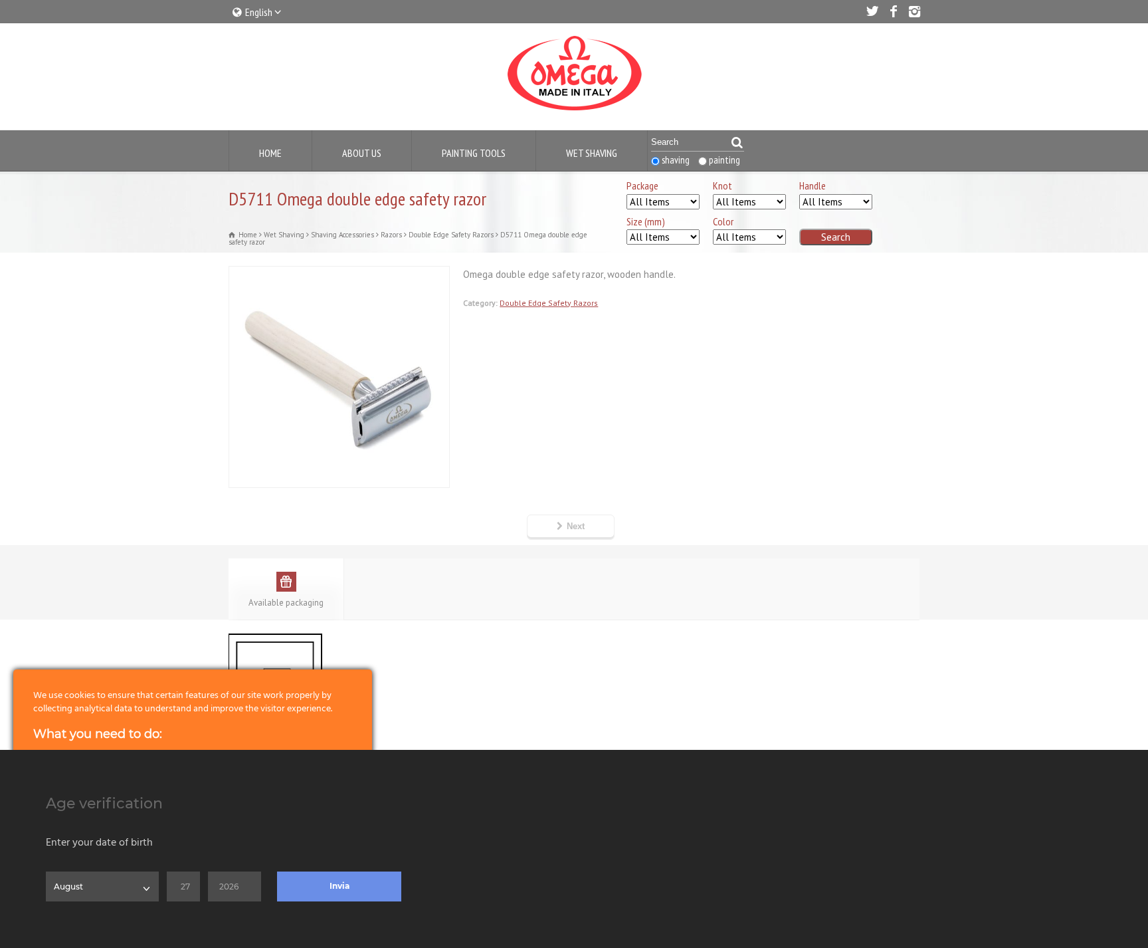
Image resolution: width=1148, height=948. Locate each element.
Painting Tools (474, 153)
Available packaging (286, 602)
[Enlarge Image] (339, 274)
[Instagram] (914, 11)
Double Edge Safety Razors (549, 303)
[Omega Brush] (574, 110)
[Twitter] (872, 11)
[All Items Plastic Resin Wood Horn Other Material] (835, 202)
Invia (339, 886)
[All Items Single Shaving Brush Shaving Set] (663, 202)
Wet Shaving (591, 153)
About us (361, 153)
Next (576, 526)
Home (270, 153)
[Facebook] (893, 11)
